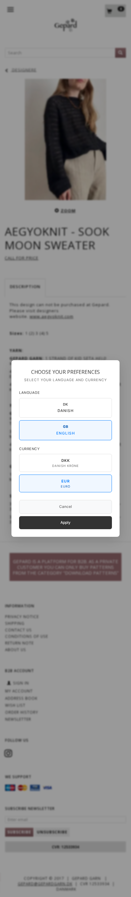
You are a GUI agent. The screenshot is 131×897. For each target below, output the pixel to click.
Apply (65, 522)
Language (29, 392)
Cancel (65, 506)
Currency (29, 449)
